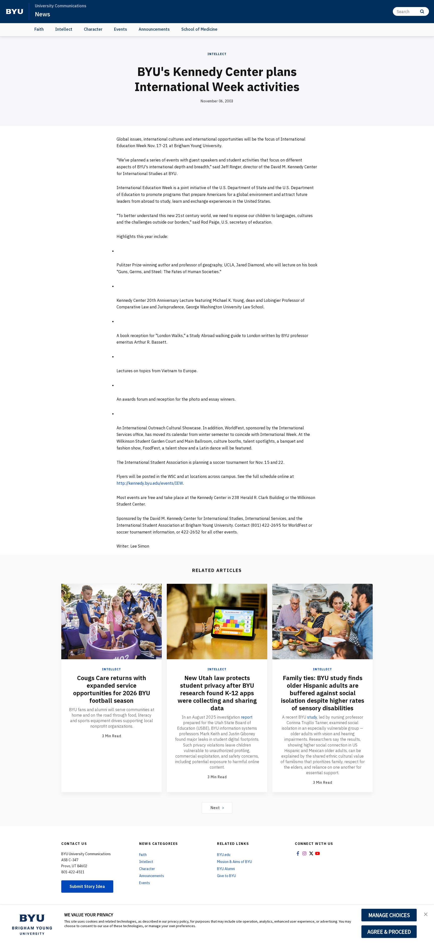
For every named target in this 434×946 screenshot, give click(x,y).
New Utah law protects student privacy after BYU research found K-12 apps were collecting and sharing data (217, 693)
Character (93, 29)
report (246, 717)
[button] (426, 914)
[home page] (14, 11)
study (312, 717)
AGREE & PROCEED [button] (389, 931)
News (42, 14)
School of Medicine (199, 29)
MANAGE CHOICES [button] (389, 915)
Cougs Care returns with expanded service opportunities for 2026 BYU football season (111, 689)
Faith (39, 29)
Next (215, 807)
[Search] (422, 11)
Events (120, 29)
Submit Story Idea (87, 886)
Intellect (63, 29)
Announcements (154, 29)
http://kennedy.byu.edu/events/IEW (150, 483)
